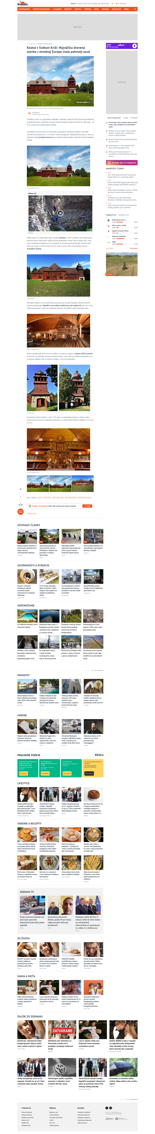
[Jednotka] (108, 231)
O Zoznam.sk (26, 1108)
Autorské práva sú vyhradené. (113, 1114)
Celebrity (42, 1004)
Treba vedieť (43, 968)
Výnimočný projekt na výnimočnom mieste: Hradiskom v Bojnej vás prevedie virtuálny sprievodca (48, 550)
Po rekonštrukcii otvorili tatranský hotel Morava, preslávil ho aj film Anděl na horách (71, 589)
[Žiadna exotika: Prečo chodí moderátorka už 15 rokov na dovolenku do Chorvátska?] (71, 987)
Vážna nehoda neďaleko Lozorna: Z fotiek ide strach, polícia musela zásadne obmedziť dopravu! (122, 191)
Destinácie (116, 9)
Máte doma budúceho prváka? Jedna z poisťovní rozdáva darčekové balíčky (27, 1000)
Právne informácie (27, 1112)
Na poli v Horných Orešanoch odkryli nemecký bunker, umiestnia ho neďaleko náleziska (26, 590)
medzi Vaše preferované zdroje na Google (54, 506)
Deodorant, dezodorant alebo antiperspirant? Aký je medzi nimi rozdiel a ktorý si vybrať (49, 962)
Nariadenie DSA (26, 1125)
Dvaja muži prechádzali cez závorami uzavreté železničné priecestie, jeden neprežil (32, 921)
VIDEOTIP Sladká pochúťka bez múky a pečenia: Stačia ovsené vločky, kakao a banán (70, 962)
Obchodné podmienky (56, 1117)
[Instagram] (110, 1108)
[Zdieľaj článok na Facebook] (21, 497)
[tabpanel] (122, 139)
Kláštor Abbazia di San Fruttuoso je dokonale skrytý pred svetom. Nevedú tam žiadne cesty (49, 699)
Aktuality (19, 1006)
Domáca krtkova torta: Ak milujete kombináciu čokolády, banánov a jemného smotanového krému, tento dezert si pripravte (93, 808)
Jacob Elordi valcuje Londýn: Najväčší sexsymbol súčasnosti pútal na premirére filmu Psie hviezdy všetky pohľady (49, 808)
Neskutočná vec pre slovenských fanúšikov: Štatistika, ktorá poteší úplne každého (122, 199)
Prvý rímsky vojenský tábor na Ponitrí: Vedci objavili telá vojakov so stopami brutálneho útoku (48, 590)
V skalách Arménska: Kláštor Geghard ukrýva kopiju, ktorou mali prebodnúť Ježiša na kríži (93, 699)
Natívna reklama (54, 1125)
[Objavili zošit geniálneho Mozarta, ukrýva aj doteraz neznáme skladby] (27, 726)
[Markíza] (108, 220)
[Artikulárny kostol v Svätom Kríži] (60, 483)
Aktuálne (19, 555)
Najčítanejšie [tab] (114, 118)
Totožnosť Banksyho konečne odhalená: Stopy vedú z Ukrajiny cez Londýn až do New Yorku (71, 739)
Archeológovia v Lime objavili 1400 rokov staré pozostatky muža (121, 146)
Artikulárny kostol (84, 497)
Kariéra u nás (25, 1120)
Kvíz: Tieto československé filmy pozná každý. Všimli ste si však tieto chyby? (122, 176)
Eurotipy (68, 9)
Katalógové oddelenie (84, 1117)
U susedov (57, 9)
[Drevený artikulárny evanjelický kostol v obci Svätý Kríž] (38, 483)
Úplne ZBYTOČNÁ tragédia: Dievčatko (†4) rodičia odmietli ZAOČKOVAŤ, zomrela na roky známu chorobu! (123, 183)
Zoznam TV (27, 892)
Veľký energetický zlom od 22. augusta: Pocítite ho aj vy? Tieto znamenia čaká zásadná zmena (71, 807)
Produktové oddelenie (84, 1112)
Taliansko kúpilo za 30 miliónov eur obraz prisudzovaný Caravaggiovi (92, 739)
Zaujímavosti (24, 9)
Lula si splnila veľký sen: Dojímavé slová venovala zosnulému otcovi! (49, 999)
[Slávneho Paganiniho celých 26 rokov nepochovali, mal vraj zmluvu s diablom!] (49, 726)
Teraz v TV (111, 215)
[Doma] (108, 237)
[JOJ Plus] (108, 242)
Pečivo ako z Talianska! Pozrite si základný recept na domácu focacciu (27, 874)
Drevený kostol (70, 497)
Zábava (64, 813)
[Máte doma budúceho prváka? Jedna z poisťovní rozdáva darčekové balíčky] (27, 987)
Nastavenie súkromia (27, 1117)
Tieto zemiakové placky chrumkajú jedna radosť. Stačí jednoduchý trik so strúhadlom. (26, 847)
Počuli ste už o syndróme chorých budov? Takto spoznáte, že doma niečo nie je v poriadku (93, 962)
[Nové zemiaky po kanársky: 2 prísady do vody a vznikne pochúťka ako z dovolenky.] (71, 834)
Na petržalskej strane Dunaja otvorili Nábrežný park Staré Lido (93, 588)
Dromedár (40, 43)
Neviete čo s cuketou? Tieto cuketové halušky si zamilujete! (49, 874)
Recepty (86, 815)
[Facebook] (106, 1108)
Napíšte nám (25, 1123)
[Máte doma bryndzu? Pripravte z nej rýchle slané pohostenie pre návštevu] (93, 862)
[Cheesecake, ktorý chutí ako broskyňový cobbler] (71, 862)
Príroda (87, 9)
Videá (126, 9)
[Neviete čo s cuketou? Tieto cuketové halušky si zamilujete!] (49, 862)
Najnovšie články (115, 168)
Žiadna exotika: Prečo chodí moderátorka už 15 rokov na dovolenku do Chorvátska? (71, 1000)
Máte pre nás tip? (82, 1123)
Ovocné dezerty (66, 877)
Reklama (53, 1108)
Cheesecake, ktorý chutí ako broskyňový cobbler (70, 873)
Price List (52, 1123)
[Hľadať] (135, 9)
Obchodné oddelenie (84, 1115)
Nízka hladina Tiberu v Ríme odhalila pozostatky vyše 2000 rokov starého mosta (26, 699)
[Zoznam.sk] (110, 1119)
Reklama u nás (54, 1112)
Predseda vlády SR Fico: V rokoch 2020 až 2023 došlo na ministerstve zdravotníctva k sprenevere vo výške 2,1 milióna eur (87, 922)
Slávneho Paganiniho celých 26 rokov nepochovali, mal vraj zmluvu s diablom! (48, 739)
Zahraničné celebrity (22, 815)
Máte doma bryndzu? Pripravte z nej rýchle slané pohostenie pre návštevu (92, 875)
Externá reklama (54, 1115)
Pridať (88, 506)
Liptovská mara (58, 497)
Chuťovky (86, 881)
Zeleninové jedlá (44, 879)
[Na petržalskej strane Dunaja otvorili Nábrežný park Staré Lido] (93, 576)
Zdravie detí (87, 1008)
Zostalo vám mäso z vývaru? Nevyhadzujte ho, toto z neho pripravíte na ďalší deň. (93, 847)
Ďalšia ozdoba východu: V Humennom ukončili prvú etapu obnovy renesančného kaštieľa (26, 549)
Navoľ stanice (110, 248)
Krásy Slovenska (48, 43)
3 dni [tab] (125, 118)
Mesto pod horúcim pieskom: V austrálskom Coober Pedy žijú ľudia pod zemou (123, 154)
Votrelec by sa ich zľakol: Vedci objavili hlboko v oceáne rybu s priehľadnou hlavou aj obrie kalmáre (122, 133)
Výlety (41, 557)
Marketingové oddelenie (85, 1120)
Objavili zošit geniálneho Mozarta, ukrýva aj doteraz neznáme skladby (27, 738)
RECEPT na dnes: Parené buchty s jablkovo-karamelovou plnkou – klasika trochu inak (26, 962)
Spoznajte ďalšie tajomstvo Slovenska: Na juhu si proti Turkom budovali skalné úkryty (71, 549)
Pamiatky (19, 705)
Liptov (39, 497)
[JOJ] (108, 226)
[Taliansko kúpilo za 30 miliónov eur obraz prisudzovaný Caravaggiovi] (93, 726)
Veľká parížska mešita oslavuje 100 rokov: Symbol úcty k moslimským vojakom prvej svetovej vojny (70, 700)
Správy (22, 928)
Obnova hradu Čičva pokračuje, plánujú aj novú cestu (123, 140)
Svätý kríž (47, 497)
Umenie (19, 743)
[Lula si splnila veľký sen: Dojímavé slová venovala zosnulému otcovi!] (49, 987)
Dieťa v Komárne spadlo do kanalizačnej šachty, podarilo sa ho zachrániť (122, 206)
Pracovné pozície (28, 755)
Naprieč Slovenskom (41, 9)
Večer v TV (124, 215)
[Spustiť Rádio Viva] (121, 45)
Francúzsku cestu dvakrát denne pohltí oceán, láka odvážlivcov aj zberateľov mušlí (123, 124)
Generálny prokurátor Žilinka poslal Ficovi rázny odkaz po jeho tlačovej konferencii (59, 921)
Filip (95, 4)
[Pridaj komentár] (21, 489)
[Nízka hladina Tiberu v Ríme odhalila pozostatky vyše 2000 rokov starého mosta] (27, 686)
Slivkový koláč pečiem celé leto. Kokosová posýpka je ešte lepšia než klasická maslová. (48, 847)
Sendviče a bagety (22, 879)
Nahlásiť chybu (31, 513)
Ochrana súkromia (27, 1115)
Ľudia (41, 745)
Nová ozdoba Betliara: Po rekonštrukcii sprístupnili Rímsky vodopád (93, 548)
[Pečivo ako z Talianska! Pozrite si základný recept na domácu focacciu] (27, 862)
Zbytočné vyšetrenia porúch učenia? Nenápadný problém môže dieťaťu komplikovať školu (91, 1001)
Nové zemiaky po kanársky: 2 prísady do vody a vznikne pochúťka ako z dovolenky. (71, 847)
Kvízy (96, 9)
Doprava (105, 9)
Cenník (51, 1120)
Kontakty (81, 1108)
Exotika (78, 9)
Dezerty (19, 968)
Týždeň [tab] (134, 118)
